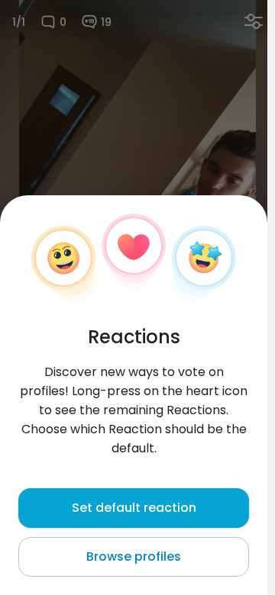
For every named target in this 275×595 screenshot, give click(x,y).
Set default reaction (134, 507)
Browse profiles (133, 556)
